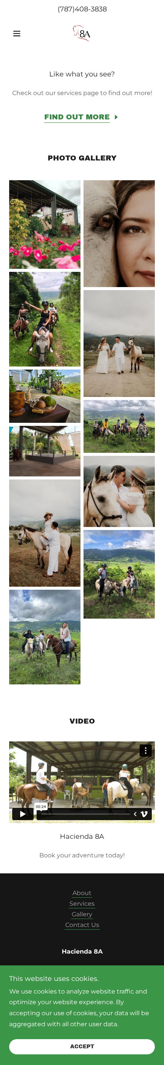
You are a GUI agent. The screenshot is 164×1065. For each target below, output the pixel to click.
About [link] (82, 893)
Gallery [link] (82, 914)
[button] (20, 33)
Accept (82, 1047)
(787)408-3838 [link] (82, 9)
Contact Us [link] (82, 925)
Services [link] (82, 903)
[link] (82, 33)
